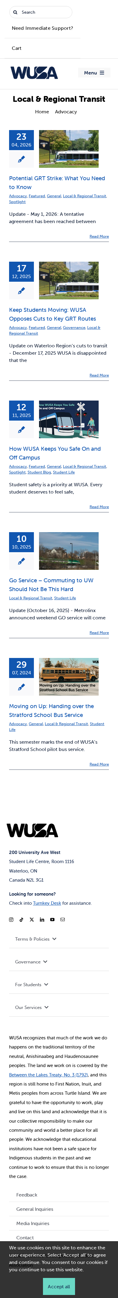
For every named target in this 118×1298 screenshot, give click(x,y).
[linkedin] (42, 920)
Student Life (64, 472)
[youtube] (52, 920)
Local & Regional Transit (84, 196)
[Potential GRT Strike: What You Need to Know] (69, 149)
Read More (99, 236)
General (54, 196)
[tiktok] (21, 920)
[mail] (63, 920)
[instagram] (11, 920)
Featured (37, 196)
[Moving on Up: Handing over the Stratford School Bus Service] (69, 677)
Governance (74, 327)
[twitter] (32, 920)
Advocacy (18, 196)
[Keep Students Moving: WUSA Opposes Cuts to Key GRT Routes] (69, 280)
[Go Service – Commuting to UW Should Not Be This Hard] (69, 551)
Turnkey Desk (47, 903)
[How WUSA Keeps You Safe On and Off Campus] (69, 419)
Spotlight (17, 201)
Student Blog (39, 472)
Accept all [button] (59, 1286)
